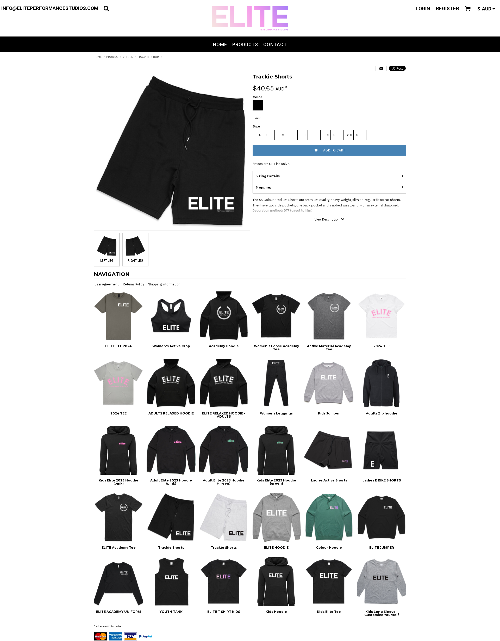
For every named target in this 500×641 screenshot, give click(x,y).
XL (328, 135)
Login (423, 8)
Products (114, 57)
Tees (129, 57)
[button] (106, 8)
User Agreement (107, 284)
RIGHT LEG (135, 260)
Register (447, 8)
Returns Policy (133, 284)
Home (98, 57)
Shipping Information (164, 284)
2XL (350, 135)
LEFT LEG (107, 260)
